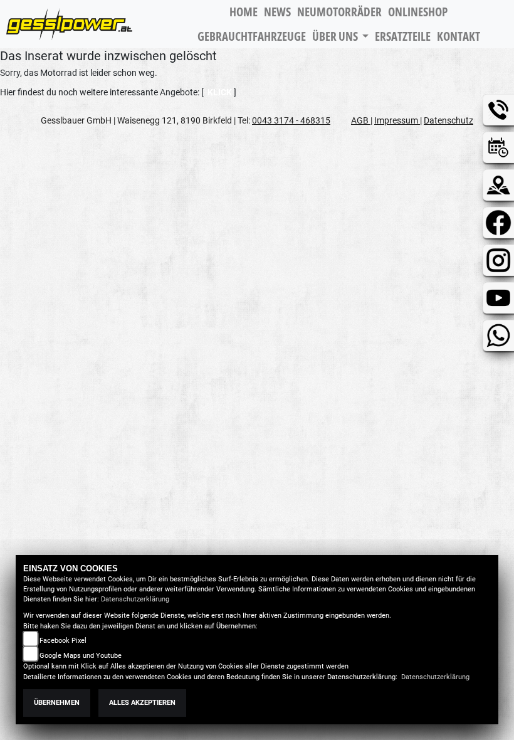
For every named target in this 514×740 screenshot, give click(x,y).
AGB (360, 120)
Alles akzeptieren (142, 703)
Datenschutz (448, 120)
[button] (340, 36)
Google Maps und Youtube (80, 656)
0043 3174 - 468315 (291, 120)
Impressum (397, 120)
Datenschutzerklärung (135, 599)
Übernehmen (57, 703)
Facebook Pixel (63, 641)
